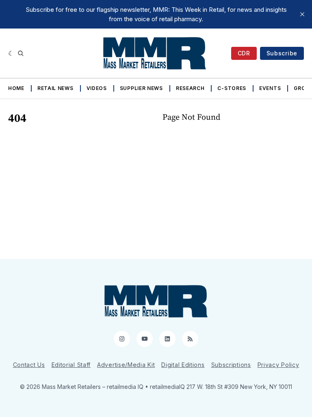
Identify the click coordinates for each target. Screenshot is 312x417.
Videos (97, 88)
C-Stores (231, 88)
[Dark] (11, 53)
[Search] (20, 53)
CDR (244, 53)
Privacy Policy (278, 364)
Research (190, 88)
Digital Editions (182, 364)
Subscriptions (231, 364)
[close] (302, 14)
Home (16, 88)
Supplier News (141, 88)
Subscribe (281, 53)
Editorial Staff (71, 364)
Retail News (55, 88)
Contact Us (29, 364)
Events (270, 88)
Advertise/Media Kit (126, 364)
